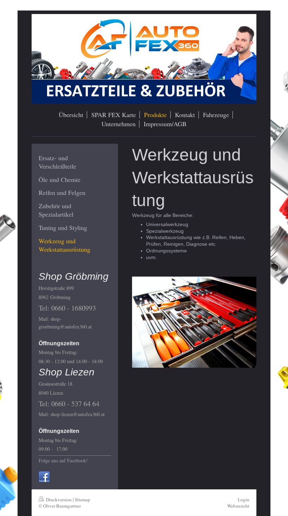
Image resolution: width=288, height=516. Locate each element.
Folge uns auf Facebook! (63, 460)
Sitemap (82, 499)
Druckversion (59, 499)
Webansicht (238, 506)
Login (243, 499)
